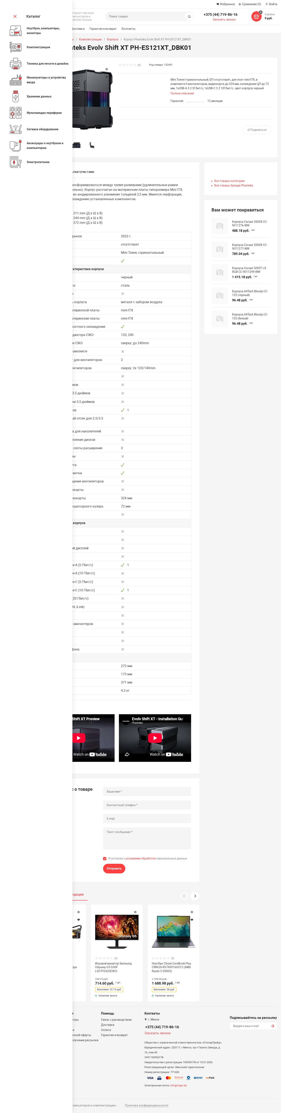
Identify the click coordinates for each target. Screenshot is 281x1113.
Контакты (128, 28)
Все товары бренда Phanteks (233, 185)
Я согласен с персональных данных (147, 858)
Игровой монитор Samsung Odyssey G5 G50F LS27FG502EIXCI (113, 967)
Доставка (78, 28)
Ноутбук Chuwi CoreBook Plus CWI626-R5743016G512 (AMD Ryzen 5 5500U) (171, 967)
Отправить (114, 868)
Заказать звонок (224, 19)
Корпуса (112, 39)
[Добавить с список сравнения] (78, 912)
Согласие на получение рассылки (75, 1040)
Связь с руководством (116, 1019)
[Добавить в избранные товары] (78, 919)
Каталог (33, 16)
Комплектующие (90, 39)
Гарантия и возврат (103, 28)
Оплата (106, 1030)
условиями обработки (141, 858)
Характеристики (82, 172)
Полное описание (182, 93)
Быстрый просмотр (117, 931)
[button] (195, 896)
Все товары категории (229, 181)
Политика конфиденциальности (146, 1105)
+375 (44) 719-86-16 (220, 14)
